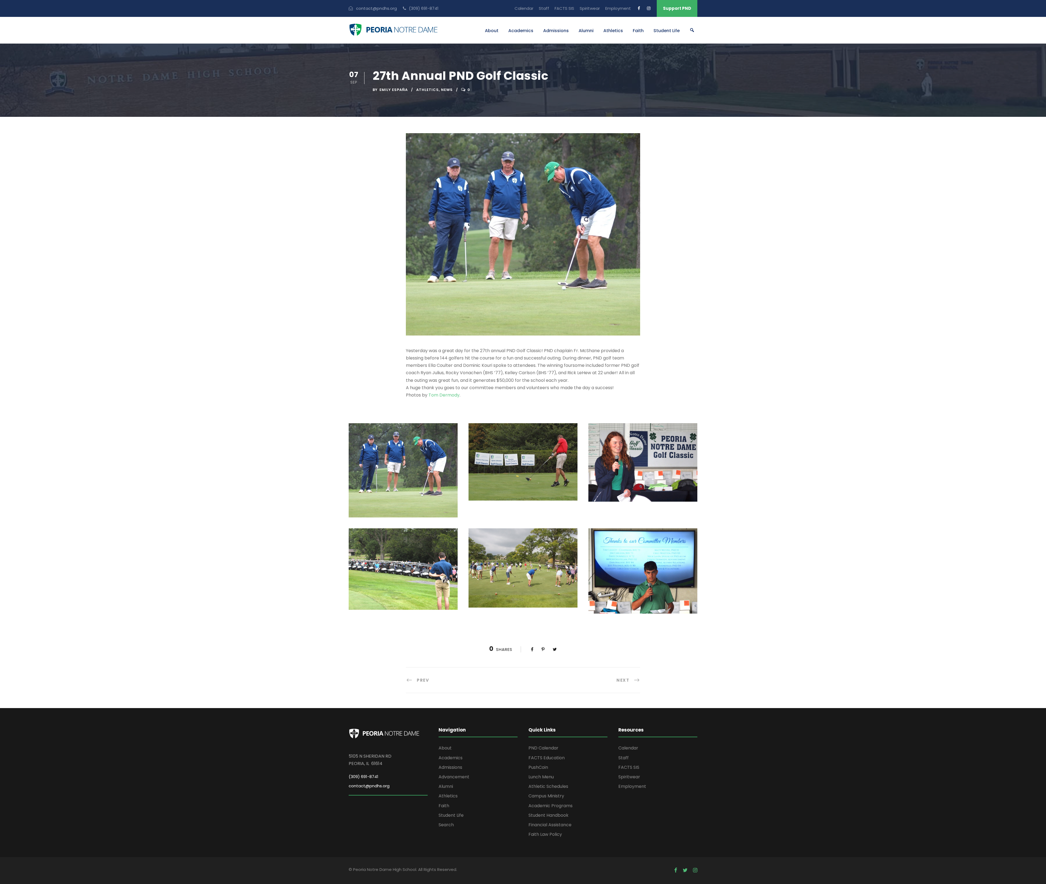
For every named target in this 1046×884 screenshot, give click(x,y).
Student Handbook (548, 815)
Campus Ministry (546, 796)
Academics (520, 31)
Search (446, 825)
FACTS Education (546, 758)
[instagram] (648, 8)
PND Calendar (543, 748)
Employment (618, 8)
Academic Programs (550, 806)
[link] (444, 395)
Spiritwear (590, 8)
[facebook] (639, 8)
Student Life (666, 31)
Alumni (586, 31)
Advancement (454, 777)
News (447, 89)
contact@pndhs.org (369, 786)
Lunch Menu (541, 777)
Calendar (524, 8)
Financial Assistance (549, 825)
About (491, 31)
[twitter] (685, 870)
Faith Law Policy (545, 834)
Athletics (613, 31)
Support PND (677, 8)
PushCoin (538, 767)
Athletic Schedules (548, 786)
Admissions (556, 31)
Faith (638, 31)
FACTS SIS (564, 8)
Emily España (393, 89)
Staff (544, 8)
